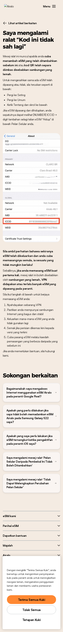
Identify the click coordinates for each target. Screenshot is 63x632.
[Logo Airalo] (11, 6)
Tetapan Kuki (31, 620)
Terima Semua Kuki (31, 600)
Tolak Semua (31, 610)
